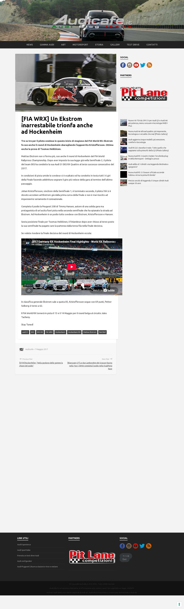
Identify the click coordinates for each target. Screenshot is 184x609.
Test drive (133, 44)
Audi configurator (24, 561)
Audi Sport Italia (23, 550)
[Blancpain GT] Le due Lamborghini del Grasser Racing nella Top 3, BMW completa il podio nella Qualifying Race (89, 366)
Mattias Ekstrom (89, 332)
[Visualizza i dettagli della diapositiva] (144, 94)
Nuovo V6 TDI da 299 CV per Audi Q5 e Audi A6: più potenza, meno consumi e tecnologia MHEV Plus (148, 123)
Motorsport (80, 44)
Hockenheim (60, 332)
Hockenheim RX (74, 332)
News (30, 44)
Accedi (126, 556)
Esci (124, 559)
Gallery (115, 44)
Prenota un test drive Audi (28, 556)
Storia (99, 44)
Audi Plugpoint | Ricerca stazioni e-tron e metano (37, 567)
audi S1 (25, 332)
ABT (63, 44)
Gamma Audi (47, 44)
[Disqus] (65, 416)
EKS (32, 332)
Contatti (152, 44)
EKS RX (40, 332)
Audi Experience (24, 545)
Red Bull (102, 332)
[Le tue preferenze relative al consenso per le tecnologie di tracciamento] (179, 604)
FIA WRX (49, 332)
